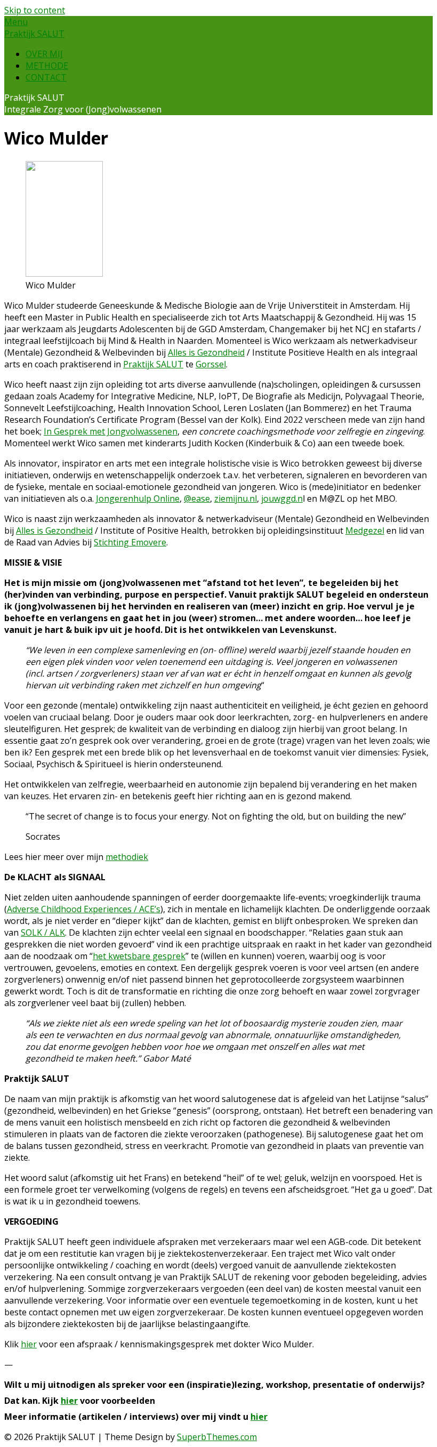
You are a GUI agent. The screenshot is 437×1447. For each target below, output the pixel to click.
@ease (197, 498)
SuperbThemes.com (217, 1437)
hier (29, 1344)
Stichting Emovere (130, 542)
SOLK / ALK (43, 932)
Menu (16, 22)
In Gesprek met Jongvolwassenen (110, 431)
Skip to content (34, 10)
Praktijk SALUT (34, 33)
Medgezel (364, 530)
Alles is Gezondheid (206, 352)
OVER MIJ (44, 54)
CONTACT (46, 77)
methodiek (127, 857)
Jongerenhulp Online (138, 498)
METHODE (47, 65)
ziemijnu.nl (235, 498)
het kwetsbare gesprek (139, 956)
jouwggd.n (282, 498)
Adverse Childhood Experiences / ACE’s (83, 909)
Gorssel (211, 364)
